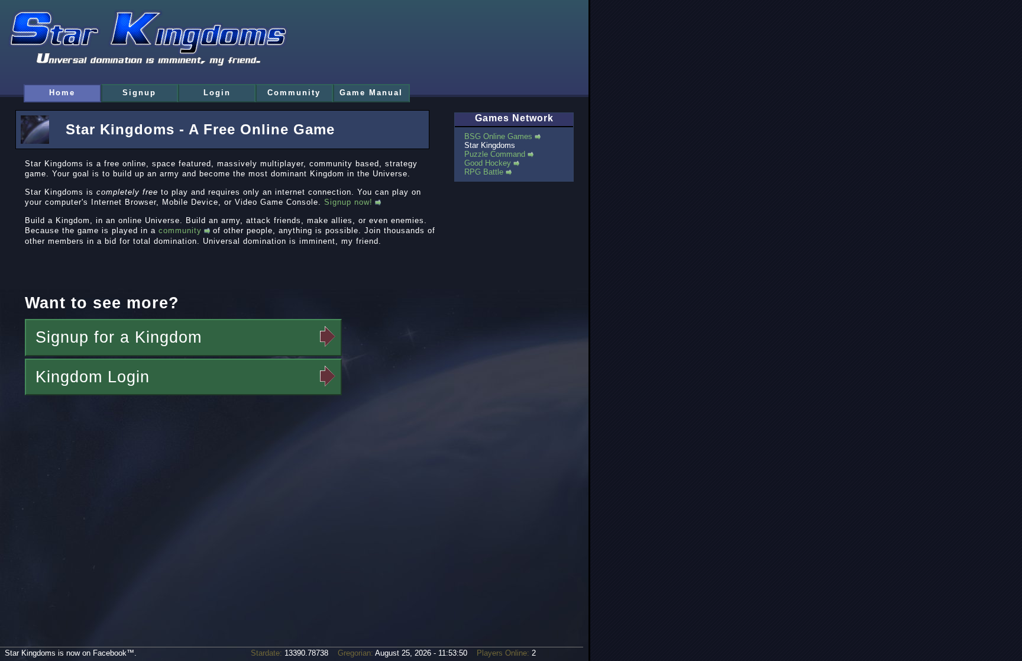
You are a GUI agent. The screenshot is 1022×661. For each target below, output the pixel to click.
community (180, 230)
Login (217, 92)
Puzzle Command (494, 154)
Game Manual (371, 92)
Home (62, 92)
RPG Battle (483, 171)
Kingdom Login (92, 377)
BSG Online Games (498, 136)
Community (294, 92)
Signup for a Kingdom (118, 337)
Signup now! (348, 202)
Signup (139, 92)
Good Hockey (487, 163)
